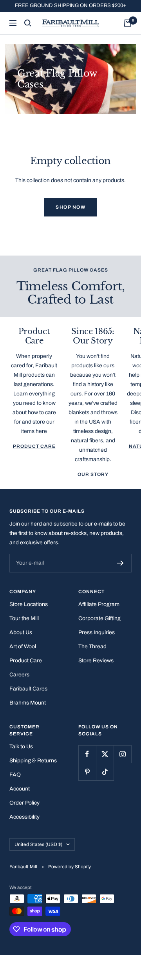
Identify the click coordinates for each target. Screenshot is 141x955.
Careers (19, 675)
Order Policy (24, 803)
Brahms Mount (27, 703)
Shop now (70, 207)
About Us (20, 632)
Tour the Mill (24, 618)
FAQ (15, 775)
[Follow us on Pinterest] (87, 771)
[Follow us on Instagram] (122, 754)
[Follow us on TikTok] (105, 771)
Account (19, 789)
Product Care (34, 446)
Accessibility (24, 817)
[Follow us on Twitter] (105, 754)
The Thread (92, 646)
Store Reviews (96, 660)
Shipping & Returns (33, 761)
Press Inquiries (96, 632)
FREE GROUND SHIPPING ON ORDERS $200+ (70, 5)
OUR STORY (93, 474)
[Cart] (128, 23)
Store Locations (28, 604)
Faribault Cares (28, 689)
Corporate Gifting (99, 618)
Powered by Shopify (69, 866)
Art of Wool (22, 646)
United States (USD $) (38, 844)
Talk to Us (21, 746)
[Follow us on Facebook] (87, 754)
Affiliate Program (98, 604)
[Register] (120, 563)
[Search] (27, 23)
